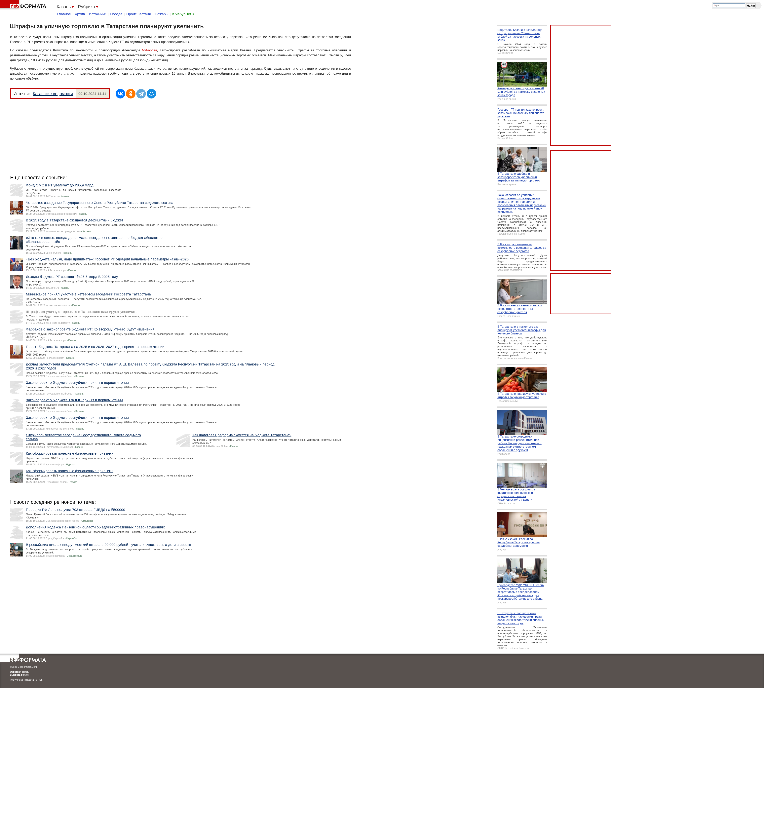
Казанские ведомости (53, 94)
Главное (64, 14)
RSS (40, 679)
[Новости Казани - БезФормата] (24, 5)
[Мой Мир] (151, 93)
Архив (80, 14)
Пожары (161, 14)
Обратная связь (19, 671)
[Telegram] (141, 93)
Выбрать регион (19, 674)
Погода (116, 14)
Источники (97, 14)
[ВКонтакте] (120, 93)
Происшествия (138, 14)
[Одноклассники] (130, 93)
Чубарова (149, 50)
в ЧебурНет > (183, 14)
